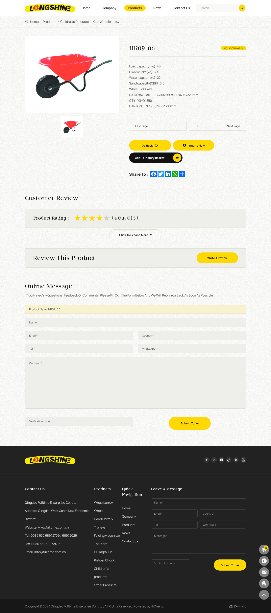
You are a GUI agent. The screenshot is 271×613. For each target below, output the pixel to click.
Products (135, 8)
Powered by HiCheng (148, 606)
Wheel (98, 510)
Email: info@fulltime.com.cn (45, 552)
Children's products (74, 21)
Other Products (105, 585)
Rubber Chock (104, 560)
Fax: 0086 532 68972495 (42, 543)
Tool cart (100, 543)
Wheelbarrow (103, 502)
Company (109, 8)
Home (86, 8)
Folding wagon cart (107, 535)
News (157, 8)
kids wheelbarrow (106, 21)
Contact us (181, 8)
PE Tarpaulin (103, 552)
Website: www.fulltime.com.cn (47, 527)
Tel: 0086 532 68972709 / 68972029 (51, 535)
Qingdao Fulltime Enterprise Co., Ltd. (51, 502)
